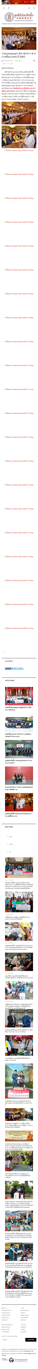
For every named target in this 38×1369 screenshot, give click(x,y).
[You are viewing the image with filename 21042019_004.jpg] (21, 233)
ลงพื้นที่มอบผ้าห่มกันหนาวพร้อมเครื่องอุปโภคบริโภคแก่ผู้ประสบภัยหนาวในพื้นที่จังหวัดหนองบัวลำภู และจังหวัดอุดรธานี (19, 1006)
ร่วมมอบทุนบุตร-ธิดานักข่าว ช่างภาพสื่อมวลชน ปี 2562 (19, 55)
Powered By (18, 1360)
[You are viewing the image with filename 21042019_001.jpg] (21, 161)
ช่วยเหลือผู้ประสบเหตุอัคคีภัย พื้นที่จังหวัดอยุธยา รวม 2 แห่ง (17, 1059)
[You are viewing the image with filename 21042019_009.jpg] (21, 352)
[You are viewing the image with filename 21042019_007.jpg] (21, 305)
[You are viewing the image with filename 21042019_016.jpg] (21, 520)
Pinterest (24, 1332)
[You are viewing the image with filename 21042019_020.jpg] (21, 615)
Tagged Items (6, 1329)
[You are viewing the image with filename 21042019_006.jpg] (21, 281)
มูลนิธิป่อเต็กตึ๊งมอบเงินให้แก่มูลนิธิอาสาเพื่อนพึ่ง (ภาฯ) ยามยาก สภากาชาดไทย (19, 1031)
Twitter (23, 1325)
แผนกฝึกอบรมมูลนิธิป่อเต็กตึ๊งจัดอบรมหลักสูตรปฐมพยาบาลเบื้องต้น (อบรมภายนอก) (19, 977)
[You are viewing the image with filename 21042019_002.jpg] (21, 185)
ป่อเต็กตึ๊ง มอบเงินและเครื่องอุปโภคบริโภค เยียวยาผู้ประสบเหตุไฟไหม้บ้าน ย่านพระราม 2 (18, 1103)
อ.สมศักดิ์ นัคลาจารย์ (28, 1351)
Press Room (5, 1318)
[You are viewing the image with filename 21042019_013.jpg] (21, 448)
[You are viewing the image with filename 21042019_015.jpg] (21, 496)
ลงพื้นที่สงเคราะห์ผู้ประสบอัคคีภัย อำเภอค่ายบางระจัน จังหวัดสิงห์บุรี (17, 918)
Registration (24, 1310)
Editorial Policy (6, 1310)
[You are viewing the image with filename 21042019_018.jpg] (21, 567)
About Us (4, 1308)
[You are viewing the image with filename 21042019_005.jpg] (21, 257)
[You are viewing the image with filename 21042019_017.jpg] (21, 544)
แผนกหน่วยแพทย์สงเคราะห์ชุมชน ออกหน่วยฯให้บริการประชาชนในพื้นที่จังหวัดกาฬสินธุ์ (17, 1176)
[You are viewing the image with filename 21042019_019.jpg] (21, 591)
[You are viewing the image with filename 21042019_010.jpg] (21, 376)
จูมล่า (3, 1353)
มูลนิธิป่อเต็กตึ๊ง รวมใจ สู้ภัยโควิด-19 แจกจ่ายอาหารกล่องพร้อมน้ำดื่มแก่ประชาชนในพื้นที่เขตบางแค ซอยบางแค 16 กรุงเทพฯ (19, 947)
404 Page (23, 1320)
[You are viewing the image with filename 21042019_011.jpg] (21, 400)
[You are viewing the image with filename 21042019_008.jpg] (21, 328)
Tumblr (23, 1329)
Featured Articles (7, 1325)
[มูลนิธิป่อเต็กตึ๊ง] (19, 17)
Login (22, 1308)
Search (23, 1313)
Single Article (6, 1327)
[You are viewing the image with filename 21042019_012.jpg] (21, 424)
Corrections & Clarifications (6, 1314)
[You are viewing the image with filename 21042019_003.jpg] (21, 209)
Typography (5, 1332)
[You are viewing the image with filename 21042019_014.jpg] (21, 472)
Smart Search (25, 1315)
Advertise (4, 1320)
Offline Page (24, 1318)
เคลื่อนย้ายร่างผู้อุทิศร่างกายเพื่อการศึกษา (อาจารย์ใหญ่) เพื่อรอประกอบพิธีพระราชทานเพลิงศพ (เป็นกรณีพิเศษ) (19, 1125)
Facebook (23, 1327)
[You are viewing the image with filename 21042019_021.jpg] (21, 639)
